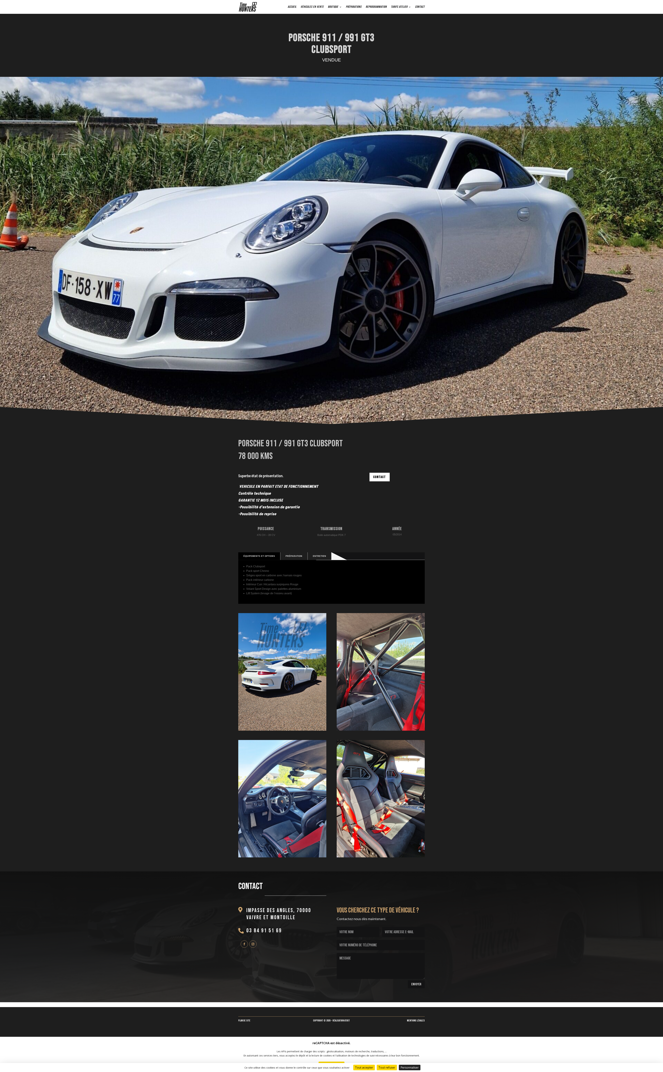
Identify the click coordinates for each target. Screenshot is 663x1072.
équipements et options (259, 556)
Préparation (294, 556)
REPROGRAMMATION (376, 7)
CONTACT (379, 477)
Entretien (319, 556)
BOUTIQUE (333, 7)
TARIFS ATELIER (399, 7)
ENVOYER (416, 984)
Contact (420, 7)
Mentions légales (416, 1020)
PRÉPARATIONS (354, 7)
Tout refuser (386, 1067)
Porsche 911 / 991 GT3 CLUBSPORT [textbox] (332, 44)
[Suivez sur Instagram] (253, 944)
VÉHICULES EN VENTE (312, 7)
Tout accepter (364, 1067)
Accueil (292, 7)
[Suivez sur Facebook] (244, 944)
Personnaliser (410, 1067)
